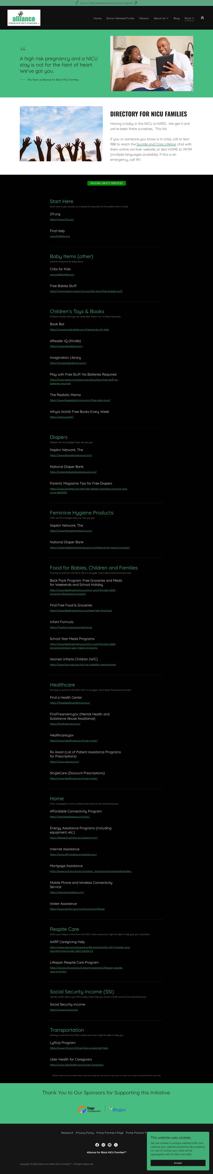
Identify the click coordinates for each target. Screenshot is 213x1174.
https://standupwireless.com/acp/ (70, 816)
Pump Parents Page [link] (139, 1132)
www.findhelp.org (60, 236)
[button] (161, 18)
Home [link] (98, 18)
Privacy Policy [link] (85, 1132)
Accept (178, 1162)
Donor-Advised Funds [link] (120, 18)
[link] (23, 17)
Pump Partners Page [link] (110, 1132)
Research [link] (67, 1132)
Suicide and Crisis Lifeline (156, 144)
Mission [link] (144, 18)
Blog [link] (177, 18)
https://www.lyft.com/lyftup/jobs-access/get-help (79, 1047)
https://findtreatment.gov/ (65, 723)
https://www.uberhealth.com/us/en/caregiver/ (77, 1064)
